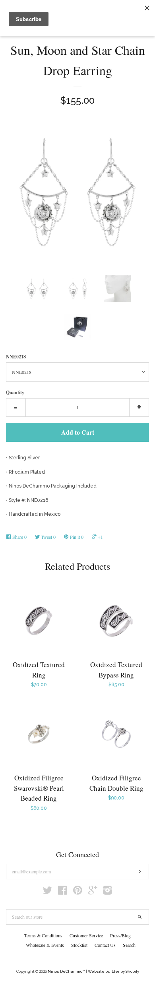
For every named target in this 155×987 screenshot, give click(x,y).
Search (129, 945)
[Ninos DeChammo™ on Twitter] (47, 892)
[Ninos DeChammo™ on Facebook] (63, 892)
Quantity (15, 392)
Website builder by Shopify (113, 971)
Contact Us (105, 945)
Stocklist (79, 945)
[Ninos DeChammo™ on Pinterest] (78, 892)
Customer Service (86, 935)
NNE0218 (16, 356)
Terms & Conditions (43, 935)
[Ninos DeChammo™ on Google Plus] (92, 892)
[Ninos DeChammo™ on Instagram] (107, 892)
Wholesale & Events (45, 945)
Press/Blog (120, 935)
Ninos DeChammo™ (66, 971)
